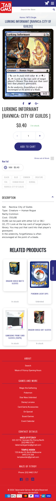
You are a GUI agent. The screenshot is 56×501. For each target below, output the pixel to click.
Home (22, 17)
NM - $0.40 (14, 167)
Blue (16, 177)
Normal (32, 181)
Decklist (53, 270)
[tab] (28, 199)
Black (6, 177)
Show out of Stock (41, 158)
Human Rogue (18, 181)
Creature (39, 177)
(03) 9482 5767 (31, 472)
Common (26, 177)
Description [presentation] (8, 198)
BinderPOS (33, 493)
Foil (5, 181)
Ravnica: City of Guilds (14, 186)
